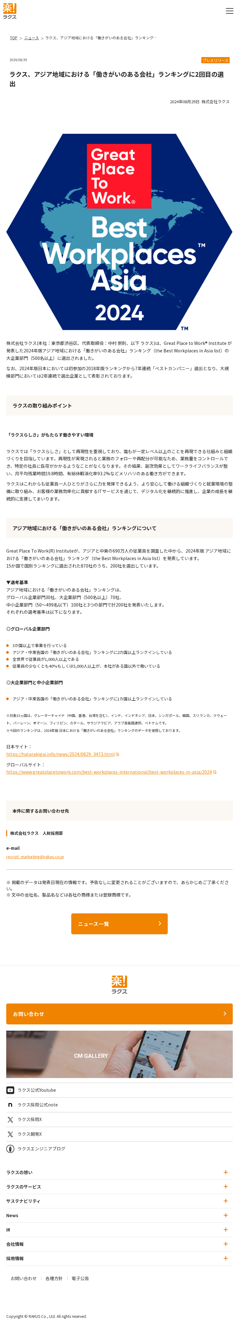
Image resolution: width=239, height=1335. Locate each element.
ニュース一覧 (93, 923)
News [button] (12, 1215)
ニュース (31, 37)
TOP (13, 37)
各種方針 (54, 1278)
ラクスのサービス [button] (23, 1186)
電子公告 (80, 1278)
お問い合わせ (29, 1014)
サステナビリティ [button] (23, 1201)
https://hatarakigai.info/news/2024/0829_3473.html (60, 754)
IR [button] (8, 1229)
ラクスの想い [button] (19, 1172)
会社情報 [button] (15, 1244)
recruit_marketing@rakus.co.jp (35, 856)
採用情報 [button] (15, 1258)
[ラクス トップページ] (9, 10)
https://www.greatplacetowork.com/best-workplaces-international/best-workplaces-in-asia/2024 (109, 772)
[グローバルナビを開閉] (229, 11)
